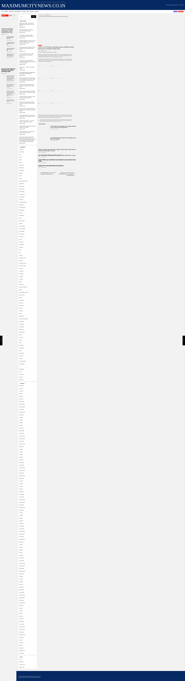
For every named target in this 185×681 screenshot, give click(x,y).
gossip (67, 119)
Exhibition (21, 223)
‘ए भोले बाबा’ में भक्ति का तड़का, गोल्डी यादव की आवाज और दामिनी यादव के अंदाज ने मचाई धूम (27, 127)
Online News (21, 316)
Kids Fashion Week (22, 265)
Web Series (21, 379)
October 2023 (21, 473)
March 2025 (21, 428)
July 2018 (21, 640)
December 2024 (22, 436)
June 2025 (21, 420)
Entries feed (21, 661)
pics (49, 121)
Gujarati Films (21, 244)
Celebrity (49, 119)
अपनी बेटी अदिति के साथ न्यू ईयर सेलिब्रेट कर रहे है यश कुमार (11, 43)
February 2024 (21, 462)
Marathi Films (21, 284)
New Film (20, 308)
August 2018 (21, 637)
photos (48, 121)
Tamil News (21, 356)
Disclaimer (32, 11)
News (20, 313)
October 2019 (21, 600)
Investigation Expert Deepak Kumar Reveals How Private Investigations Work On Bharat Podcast (26, 85)
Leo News (21, 279)
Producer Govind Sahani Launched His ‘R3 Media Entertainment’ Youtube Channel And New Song (7, 30)
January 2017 (21, 653)
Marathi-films (61, 120)
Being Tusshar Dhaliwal (23, 181)
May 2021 (21, 550)
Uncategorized (21, 369)
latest (10, 15)
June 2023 (21, 483)
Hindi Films (70, 119)
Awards (20, 178)
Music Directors (22, 295)
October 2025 (21, 409)
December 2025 (22, 404)
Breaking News (21, 189)
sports (20, 350)
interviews (44, 120)
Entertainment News (17, 11)
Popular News (21, 326)
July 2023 (21, 481)
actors (41, 119)
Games (20, 239)
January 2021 (21, 560)
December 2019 (22, 595)
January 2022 (21, 528)
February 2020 (21, 589)
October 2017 (21, 648)
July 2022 (21, 512)
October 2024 (21, 441)
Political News (21, 324)
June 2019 (21, 611)
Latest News (36, 11)
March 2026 (21, 399)
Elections (20, 212)
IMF (20, 252)
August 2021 (21, 542)
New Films (45, 121)
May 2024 (21, 454)
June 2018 (21, 642)
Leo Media (21, 276)
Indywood (21, 255)
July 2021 (21, 544)
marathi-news (65, 120)
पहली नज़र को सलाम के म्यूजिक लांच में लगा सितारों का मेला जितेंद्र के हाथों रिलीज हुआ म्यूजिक (8, 70)
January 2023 (21, 497)
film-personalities (61, 119)
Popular (3, 15)
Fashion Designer (22, 228)
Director (52, 119)
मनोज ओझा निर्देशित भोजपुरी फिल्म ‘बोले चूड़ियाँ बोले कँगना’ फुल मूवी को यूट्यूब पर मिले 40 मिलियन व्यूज (27, 73)
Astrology (20, 173)
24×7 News (21, 149)
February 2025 (21, 430)
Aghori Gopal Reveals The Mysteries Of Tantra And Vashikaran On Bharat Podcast (27, 97)
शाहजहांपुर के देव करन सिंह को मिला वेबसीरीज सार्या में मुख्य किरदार (51, 165)
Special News (21, 348)
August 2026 (21, 385)
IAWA (20, 250)
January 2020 (21, 592)
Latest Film (21, 268)
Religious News (22, 332)
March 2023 (21, 491)
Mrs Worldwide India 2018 (23, 292)
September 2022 (22, 507)
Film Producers (21, 234)
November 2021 (22, 534)
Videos (20, 371)
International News (22, 257)
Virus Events (21, 374)
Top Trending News (22, 361)
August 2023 (21, 478)
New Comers (41, 121)
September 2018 (22, 634)
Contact (28, 11)
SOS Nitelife (21, 345)
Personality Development (23, 318)
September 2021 (22, 539)
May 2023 (21, 486)
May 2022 (21, 518)
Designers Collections (23, 202)
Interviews (21, 260)
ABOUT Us (6, 11)
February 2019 (21, 621)
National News (21, 300)
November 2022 (22, 502)
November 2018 (22, 629)
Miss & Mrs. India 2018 (23, 287)
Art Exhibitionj (21, 170)
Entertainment (21, 215)
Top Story (20, 358)
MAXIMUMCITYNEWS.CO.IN (33, 5)
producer (51, 121)
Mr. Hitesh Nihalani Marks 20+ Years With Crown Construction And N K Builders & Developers (26, 55)
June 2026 (21, 391)
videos (60, 121)
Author (20, 175)
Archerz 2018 (21, 165)
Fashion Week (21, 231)
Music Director (69, 120)
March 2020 (21, 587)
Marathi (20, 281)
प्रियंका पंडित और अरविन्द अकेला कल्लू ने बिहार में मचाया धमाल (10, 37)
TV (19, 366)
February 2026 (21, 401)
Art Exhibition (21, 167)
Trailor (58, 121)
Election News (21, 210)
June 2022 (21, 515)
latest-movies (55, 120)
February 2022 (21, 526)
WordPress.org (21, 667)
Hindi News (41, 120)
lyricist (58, 120)
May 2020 (21, 581)
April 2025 (21, 425)
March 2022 (21, 523)
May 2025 (21, 422)
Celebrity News (21, 197)
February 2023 (21, 494)
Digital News (21, 204)
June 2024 (21, 452)
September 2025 (22, 412)
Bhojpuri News (21, 186)
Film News (54, 119)
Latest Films (21, 271)
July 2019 (21, 608)
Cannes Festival (22, 194)
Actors (20, 157)
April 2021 (21, 552)
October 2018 (21, 632)
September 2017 (22, 650)
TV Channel (24, 11)
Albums (20, 162)
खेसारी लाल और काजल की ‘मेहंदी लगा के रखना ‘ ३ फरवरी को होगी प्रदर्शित (10, 55)
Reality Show (21, 329)
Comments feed (22, 664)
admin (39, 50)
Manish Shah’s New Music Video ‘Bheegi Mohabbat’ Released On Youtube (26, 30)
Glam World (21, 242)
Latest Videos (51, 120)
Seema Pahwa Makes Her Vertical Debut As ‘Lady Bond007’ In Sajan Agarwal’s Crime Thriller (27, 116)
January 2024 (21, 465)
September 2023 (22, 475)
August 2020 (21, 573)
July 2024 (21, 449)
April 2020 (21, 584)
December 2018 (22, 626)
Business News (22, 191)
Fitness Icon (21, 236)
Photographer (21, 321)
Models (20, 289)
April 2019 (21, 616)
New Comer (21, 303)
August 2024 (21, 446)
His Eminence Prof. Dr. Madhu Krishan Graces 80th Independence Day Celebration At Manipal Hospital (27, 110)
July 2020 (21, 576)
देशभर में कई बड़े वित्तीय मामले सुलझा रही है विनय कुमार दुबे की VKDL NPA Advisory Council (56, 155)
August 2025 (21, 414)
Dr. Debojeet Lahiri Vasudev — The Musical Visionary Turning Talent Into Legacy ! (26, 121)
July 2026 (21, 388)
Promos (54, 121)
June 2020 (21, 579)
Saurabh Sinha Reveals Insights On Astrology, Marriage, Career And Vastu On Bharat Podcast (63, 127)
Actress (43, 119)
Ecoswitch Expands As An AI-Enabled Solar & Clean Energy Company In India (27, 132)
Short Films (21, 337)
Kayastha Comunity (22, 263)
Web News (21, 377)
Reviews (20, 334)
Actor (20, 154)
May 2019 (21, 613)
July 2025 (21, 417)
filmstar (65, 119)
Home (3, 11)
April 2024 (21, 457)
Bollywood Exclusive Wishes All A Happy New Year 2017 (11, 100)
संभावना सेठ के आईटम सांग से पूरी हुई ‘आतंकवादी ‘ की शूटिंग (11, 49)
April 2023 (21, 489)
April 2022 (21, 520)
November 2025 (22, 406)
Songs (20, 342)
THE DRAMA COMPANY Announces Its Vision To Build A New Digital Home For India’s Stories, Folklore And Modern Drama (27, 42)
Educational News (22, 207)
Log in (20, 659)
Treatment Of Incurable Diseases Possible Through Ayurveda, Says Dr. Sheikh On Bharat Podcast (27, 103)
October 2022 (21, 505)
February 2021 (21, 558)
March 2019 (21, 618)
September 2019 (22, 603)
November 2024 (22, 438)
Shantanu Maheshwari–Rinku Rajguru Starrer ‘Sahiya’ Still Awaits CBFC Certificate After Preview (27, 48)
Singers (56, 121)
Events (20, 218)
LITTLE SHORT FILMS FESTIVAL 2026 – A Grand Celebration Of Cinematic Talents (26, 36)
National (20, 297)
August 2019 (21, 605)
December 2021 (22, 531)
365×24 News (21, 151)
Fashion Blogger (22, 226)
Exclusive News (22, 220)
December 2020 (22, 563)
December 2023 (22, 467)
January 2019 (21, 624)
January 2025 (21, 433)
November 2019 (22, 597)
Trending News (21, 363)
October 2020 (21, 568)
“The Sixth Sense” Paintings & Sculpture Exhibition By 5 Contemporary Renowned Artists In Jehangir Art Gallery (27, 61)
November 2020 (22, 565)
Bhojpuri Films (46, 119)
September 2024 (22, 444)
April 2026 (21, 396)
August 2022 (21, 510)
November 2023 (22, 470)
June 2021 (21, 547)
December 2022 (22, 499)
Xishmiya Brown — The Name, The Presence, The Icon (27, 68)
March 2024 (21, 459)
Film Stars (57, 119)
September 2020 (22, 571)
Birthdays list (11, 11)
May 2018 (21, 645)
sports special (21, 353)
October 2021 (21, 536)
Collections (21, 199)
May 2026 (21, 393)
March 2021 (21, 555)
